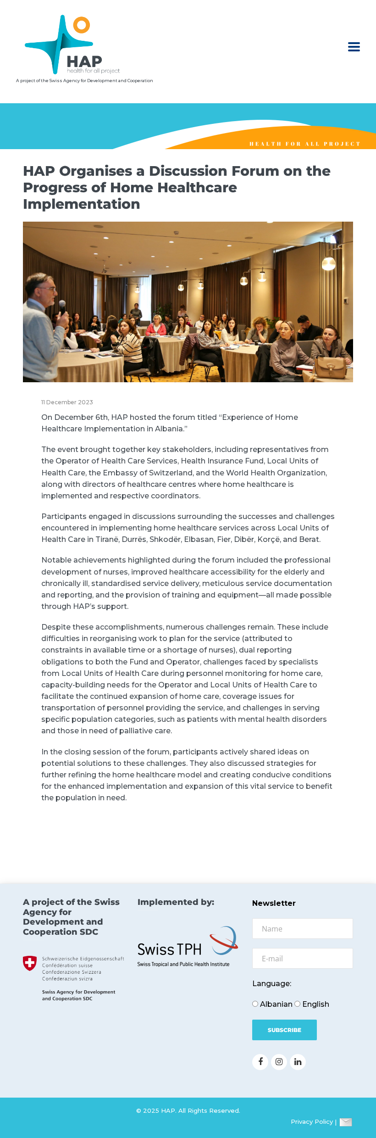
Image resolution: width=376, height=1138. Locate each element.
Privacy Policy (312, 1122)
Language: (271, 983)
